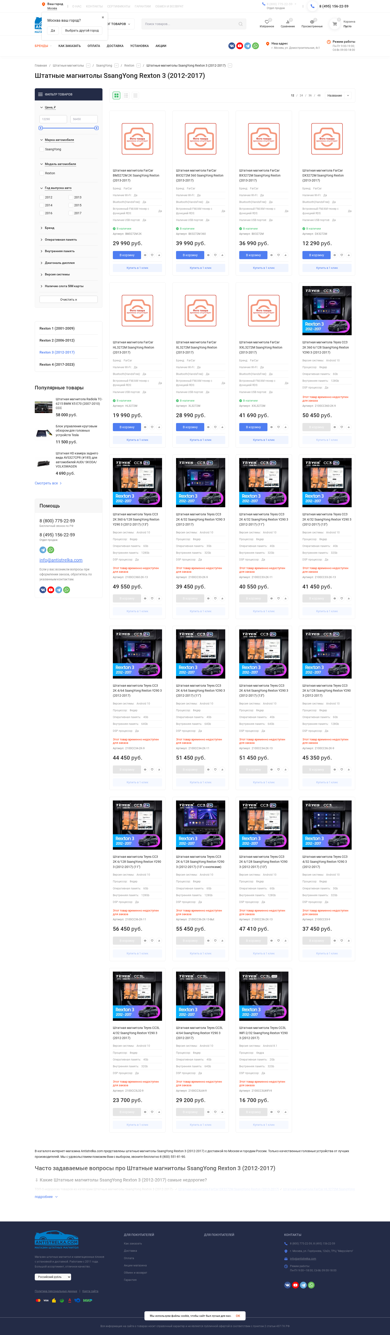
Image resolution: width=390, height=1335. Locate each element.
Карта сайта (90, 1291)
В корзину (127, 255)
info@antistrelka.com (61, 560)
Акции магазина (135, 1265)
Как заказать (133, 1243)
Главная (41, 65)
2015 (77, 205)
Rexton (129, 65)
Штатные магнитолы (68, 65)
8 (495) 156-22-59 (333, 6)
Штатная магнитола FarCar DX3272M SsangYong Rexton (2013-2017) (228, 1189)
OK (238, 1316)
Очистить (67, 299)
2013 (77, 197)
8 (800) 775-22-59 (279, 4)
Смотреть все (46, 483)
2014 (48, 205)
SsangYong (104, 65)
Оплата (129, 1258)
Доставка (130, 1250)
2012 (48, 197)
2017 (77, 213)
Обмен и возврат (135, 1272)
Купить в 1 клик (137, 268)
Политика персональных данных (56, 1291)
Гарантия (130, 1280)
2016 (48, 213)
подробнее (44, 1197)
